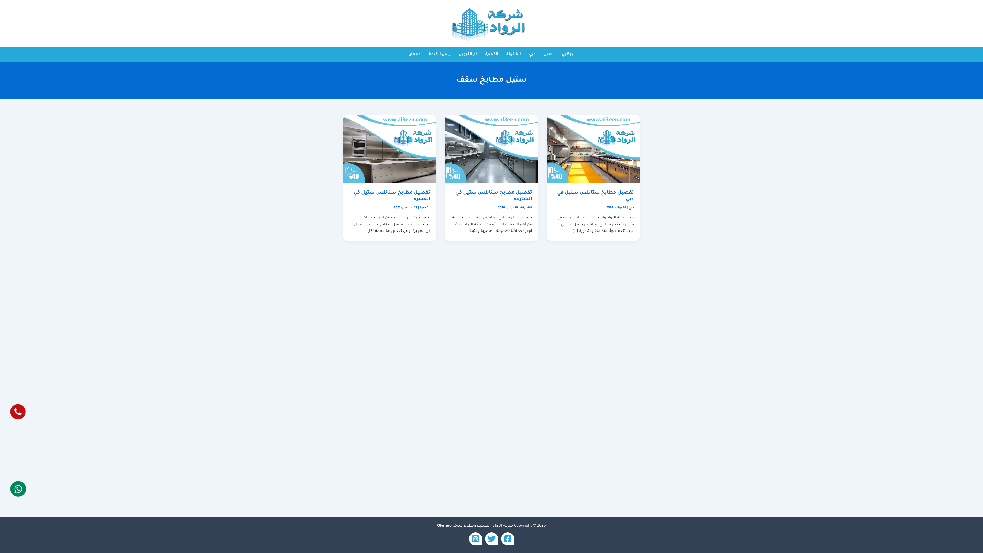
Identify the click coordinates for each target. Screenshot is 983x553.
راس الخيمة (440, 54)
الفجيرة (491, 54)
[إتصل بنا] (18, 411)
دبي (532, 54)
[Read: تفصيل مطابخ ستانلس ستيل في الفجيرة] (389, 149)
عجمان (414, 54)
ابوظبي (568, 54)
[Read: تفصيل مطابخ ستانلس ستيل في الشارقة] (491, 149)
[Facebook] (507, 538)
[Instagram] (475, 538)
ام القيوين (468, 54)
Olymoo (444, 526)
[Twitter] (491, 538)
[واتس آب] (18, 489)
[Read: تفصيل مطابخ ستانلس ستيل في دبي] (593, 149)
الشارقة (513, 54)
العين (549, 54)
